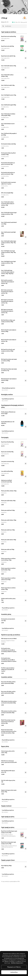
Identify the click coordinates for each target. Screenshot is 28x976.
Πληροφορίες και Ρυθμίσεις (14, 967)
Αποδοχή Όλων (14, 972)
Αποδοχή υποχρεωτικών (17, 963)
